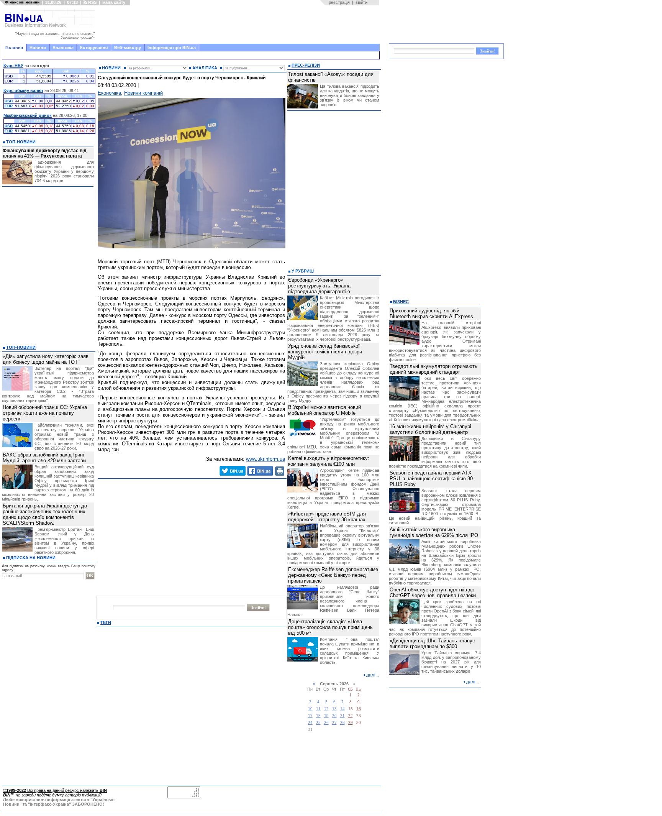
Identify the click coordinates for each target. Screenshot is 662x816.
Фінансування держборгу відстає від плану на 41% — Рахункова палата (45, 153)
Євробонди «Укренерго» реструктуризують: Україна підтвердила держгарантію (319, 285)
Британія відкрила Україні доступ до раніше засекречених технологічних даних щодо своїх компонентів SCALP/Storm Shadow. (45, 514)
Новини (37, 47)
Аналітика (63, 47)
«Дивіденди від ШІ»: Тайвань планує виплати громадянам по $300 (432, 643)
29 (350, 723)
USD (9, 101)
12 (326, 709)
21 (342, 716)
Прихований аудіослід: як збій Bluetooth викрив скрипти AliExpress (431, 313)
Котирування (94, 47)
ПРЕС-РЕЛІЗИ (306, 65)
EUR (9, 106)
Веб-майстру (127, 47)
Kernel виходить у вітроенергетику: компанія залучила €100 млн (328, 461)
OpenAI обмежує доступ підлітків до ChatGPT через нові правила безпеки (433, 592)
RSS (92, 2)
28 (342, 723)
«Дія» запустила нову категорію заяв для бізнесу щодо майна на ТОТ (45, 359)
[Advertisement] (239, 24)
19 (326, 716)
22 (350, 716)
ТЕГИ (105, 622)
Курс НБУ (13, 65)
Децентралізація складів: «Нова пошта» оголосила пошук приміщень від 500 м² (330, 627)
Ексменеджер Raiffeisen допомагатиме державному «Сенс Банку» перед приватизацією (333, 575)
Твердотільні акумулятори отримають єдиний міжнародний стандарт (433, 369)
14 (342, 709)
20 (334, 716)
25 (318, 723)
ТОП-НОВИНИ (21, 142)
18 (318, 716)
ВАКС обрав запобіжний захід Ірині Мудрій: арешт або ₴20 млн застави (44, 457)
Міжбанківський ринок (27, 115)
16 (358, 709)
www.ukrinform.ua (265, 459)
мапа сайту (113, 2)
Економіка (109, 93)
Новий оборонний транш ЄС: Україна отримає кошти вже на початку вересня (45, 413)
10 (310, 709)
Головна (14, 47)
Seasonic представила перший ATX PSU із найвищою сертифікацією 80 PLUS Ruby (431, 478)
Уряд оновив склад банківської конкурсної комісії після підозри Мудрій (325, 351)
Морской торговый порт (126, 261)
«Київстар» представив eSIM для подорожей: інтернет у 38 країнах (327, 516)
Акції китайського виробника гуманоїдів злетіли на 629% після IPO (434, 532)
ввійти (361, 2)
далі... (372, 675)
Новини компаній (143, 93)
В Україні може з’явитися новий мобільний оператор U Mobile (324, 410)
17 (310, 716)
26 (326, 723)
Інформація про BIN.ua (171, 47)
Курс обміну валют (23, 90)
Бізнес (401, 301)
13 (334, 709)
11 (318, 709)
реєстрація (339, 2)
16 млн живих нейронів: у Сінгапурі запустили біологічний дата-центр (430, 429)
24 (310, 723)
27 (334, 723)
